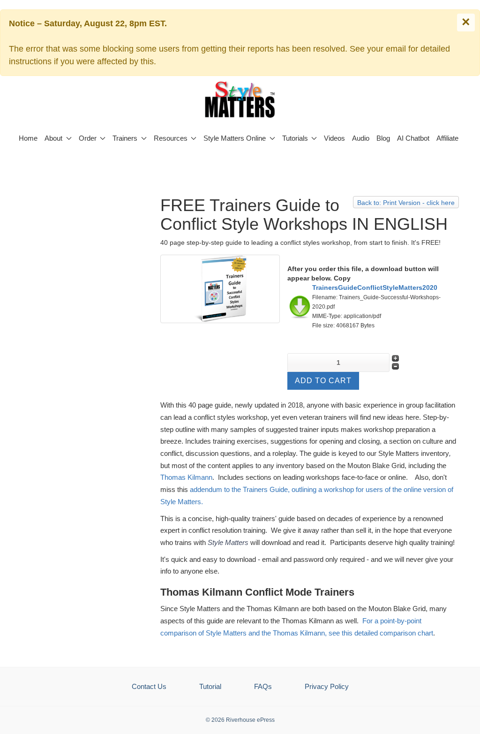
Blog (383, 138)
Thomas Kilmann (186, 477)
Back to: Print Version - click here (406, 202)
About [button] (53, 138)
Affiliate (447, 138)
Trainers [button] (124, 138)
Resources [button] (171, 138)
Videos (334, 138)
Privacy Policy (327, 686)
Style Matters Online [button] (234, 138)
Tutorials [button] (295, 138)
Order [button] (88, 138)
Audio (360, 138)
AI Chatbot (413, 138)
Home (28, 138)
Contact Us (149, 686)
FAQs (263, 686)
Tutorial (210, 686)
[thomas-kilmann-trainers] (220, 288)
